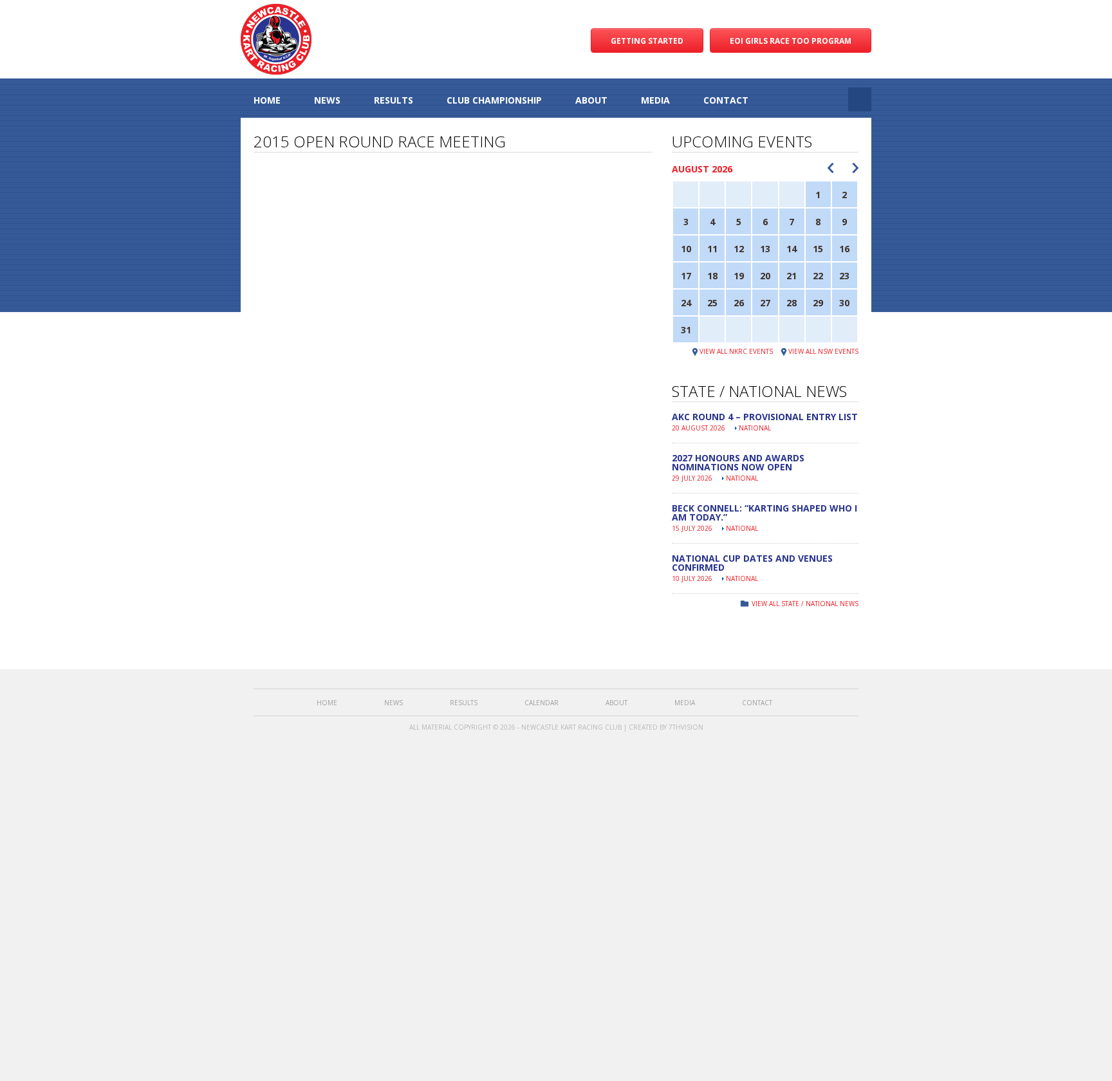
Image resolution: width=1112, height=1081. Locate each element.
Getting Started (647, 40)
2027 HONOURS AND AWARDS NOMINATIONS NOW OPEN (738, 462)
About (591, 100)
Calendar (541, 702)
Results (393, 100)
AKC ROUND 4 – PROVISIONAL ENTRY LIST (765, 417)
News (327, 100)
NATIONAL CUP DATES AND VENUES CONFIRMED (752, 562)
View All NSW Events (823, 351)
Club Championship (494, 100)
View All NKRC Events (736, 351)
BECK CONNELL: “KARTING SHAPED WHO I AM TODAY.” (764, 512)
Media (655, 100)
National (755, 427)
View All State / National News (805, 603)
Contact (725, 100)
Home (267, 100)
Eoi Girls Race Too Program (790, 40)
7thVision (686, 727)
